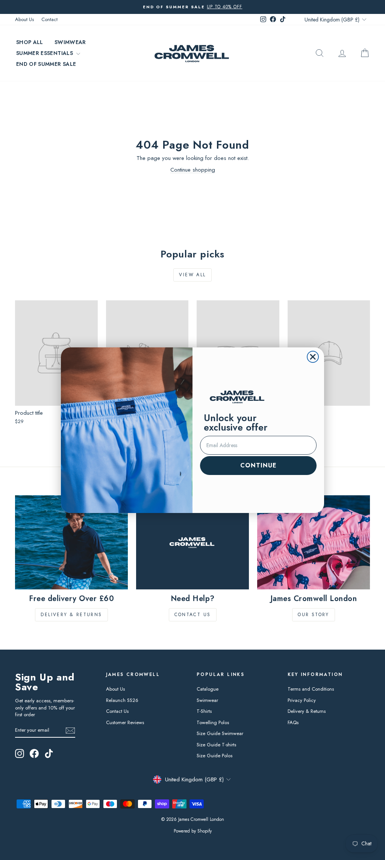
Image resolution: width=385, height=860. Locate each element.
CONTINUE (258, 465)
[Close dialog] (312, 356)
